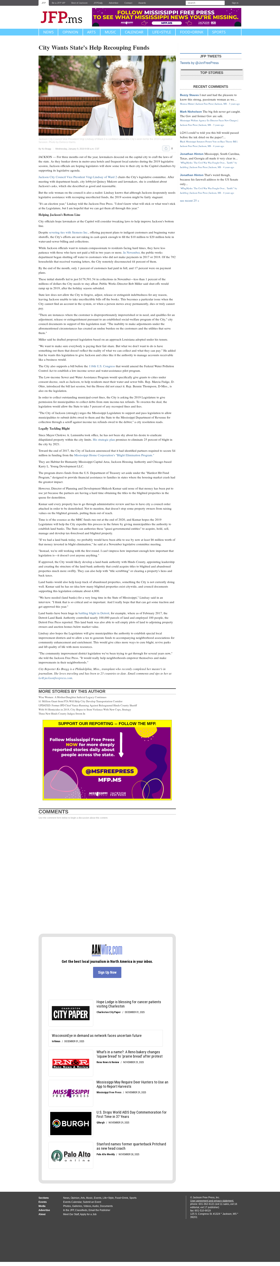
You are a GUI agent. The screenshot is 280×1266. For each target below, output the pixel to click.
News (48, 32)
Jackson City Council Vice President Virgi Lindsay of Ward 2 (78, 177)
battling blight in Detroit (94, 613)
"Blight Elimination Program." (135, 455)
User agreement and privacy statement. (212, 1201)
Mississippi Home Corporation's (94, 455)
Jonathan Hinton (192, 154)
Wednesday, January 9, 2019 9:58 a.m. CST (77, 149)
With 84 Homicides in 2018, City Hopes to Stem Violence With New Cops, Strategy (85, 709)
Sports (219, 32)
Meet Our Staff (71, 1214)
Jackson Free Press (64, 17)
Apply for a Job (88, 1214)
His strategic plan (104, 439)
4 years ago (218, 146)
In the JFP (68, 1210)
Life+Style (161, 32)
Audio (95, 1206)
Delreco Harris (67, 142)
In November (131, 252)
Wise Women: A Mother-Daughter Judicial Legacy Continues (72, 697)
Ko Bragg (46, 149)
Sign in (235, 3)
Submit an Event (92, 1202)
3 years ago (234, 103)
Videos (87, 1206)
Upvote (166, 148)
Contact (128, 3)
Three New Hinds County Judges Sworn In (62, 713)
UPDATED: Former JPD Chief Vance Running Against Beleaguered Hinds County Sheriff (88, 705)
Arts (91, 32)
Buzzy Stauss (189, 95)
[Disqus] (107, 876)
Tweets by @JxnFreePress (199, 62)
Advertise (113, 3)
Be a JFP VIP (58, 3)
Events (97, 1197)
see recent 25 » (189, 200)
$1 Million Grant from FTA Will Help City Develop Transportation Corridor (80, 701)
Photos (67, 1206)
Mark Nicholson (191, 111)
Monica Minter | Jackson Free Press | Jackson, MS (203, 103)
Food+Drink (191, 32)
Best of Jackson (79, 3)
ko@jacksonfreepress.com (55, 678)
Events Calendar (72, 1202)
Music (110, 32)
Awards (142, 3)
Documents (106, 1206)
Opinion (70, 32)
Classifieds (81, 1210)
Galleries (77, 1206)
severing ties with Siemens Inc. (68, 232)
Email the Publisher (99, 1210)
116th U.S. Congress (102, 366)
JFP (44, 3)
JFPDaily (98, 3)
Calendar (134, 32)
